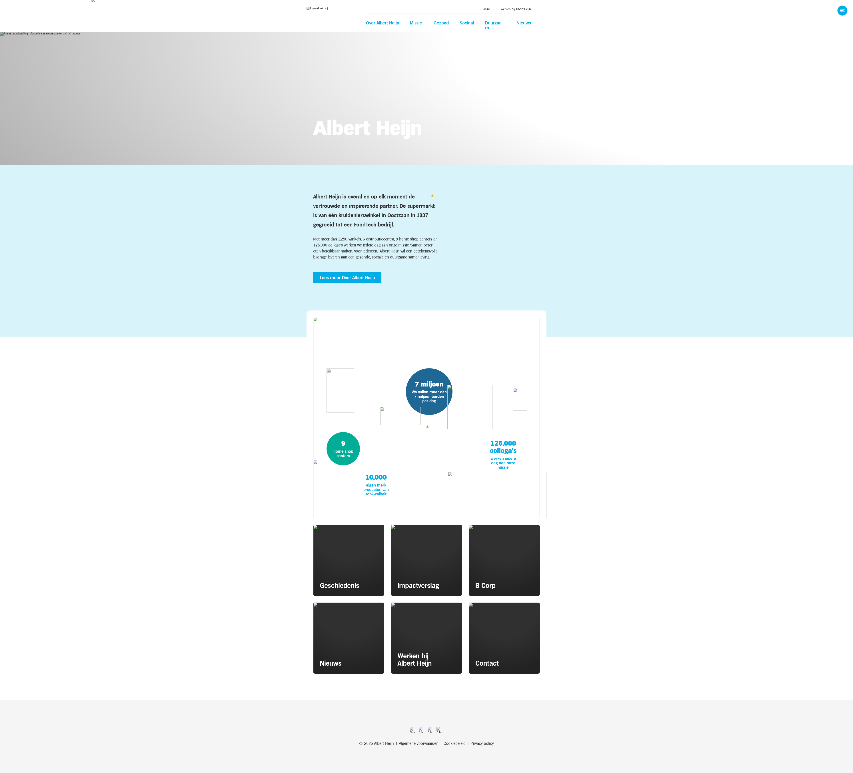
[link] (484, 9)
